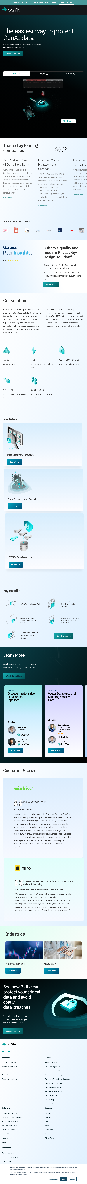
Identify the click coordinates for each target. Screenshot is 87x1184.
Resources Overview (9, 1153)
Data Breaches (7, 1071)
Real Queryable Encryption (53, 1091)
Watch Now (15, 750)
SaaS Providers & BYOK (10, 1126)
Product (48, 1057)
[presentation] (58, 149)
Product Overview (51, 1063)
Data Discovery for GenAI (53, 1067)
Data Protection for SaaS (53, 1083)
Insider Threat (7, 1075)
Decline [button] (72, 1179)
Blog (4, 1142)
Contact (47, 1134)
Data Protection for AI (52, 1071)
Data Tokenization (51, 1096)
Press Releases (50, 1130)
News (47, 1126)
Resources (6, 1148)
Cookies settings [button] (53, 1179)
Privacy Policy (49, 1138)
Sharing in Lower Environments (12, 1117)
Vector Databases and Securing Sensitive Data (62, 696)
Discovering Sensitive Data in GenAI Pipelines (21, 696)
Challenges (6, 1057)
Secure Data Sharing (9, 1130)
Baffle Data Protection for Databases (57, 1079)
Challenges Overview (9, 1063)
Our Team (48, 1113)
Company (49, 1108)
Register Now (66, 2)
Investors (48, 1117)
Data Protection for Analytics (54, 1075)
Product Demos (7, 1161)
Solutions (6, 1108)
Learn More (8, 198)
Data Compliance (50, 1104)
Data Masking (49, 1100)
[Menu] (81, 10)
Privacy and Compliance (10, 1121)
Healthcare (6, 1138)
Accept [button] (63, 1179)
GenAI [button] (15, 74)
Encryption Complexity (9, 1079)
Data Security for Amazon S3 (54, 1087)
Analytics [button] (42, 74)
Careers (47, 1121)
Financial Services (8, 1134)
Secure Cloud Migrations (10, 1067)
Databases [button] (69, 74)
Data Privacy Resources (10, 1157)
